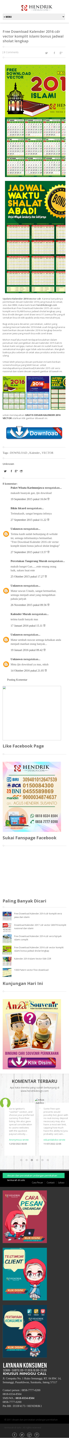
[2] (26, 1160)
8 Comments (11, 52)
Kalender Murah (21, 614)
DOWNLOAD (19, 452)
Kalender (34, 452)
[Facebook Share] (54, 53)
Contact (50, 1182)
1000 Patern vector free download (31, 969)
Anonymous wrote (12, 1139)
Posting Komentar (17, 679)
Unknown (17, 528)
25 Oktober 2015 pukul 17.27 (28, 576)
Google (29, 1435)
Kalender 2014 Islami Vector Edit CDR (32, 958)
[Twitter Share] (46, 53)
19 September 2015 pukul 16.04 (29, 499)
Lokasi (61, 1182)
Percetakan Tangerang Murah (29, 561)
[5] (42, 1160)
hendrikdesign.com (46, 305)
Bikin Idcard (18, 508)
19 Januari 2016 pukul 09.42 (27, 650)
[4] (37, 1160)
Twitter (22, 1435)
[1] (21, 1160)
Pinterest (37, 1435)
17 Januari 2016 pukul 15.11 (27, 625)
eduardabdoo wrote (48, 1139)
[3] (32, 1160)
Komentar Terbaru (34, 1081)
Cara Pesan (37, 1182)
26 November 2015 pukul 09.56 (29, 604)
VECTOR (47, 452)
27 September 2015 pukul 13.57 (29, 552)
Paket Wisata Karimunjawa (27, 487)
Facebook (15, 1435)
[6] (48, 1160)
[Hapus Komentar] (48, 499)
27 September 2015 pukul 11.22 (29, 519)
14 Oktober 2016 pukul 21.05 (28, 670)
